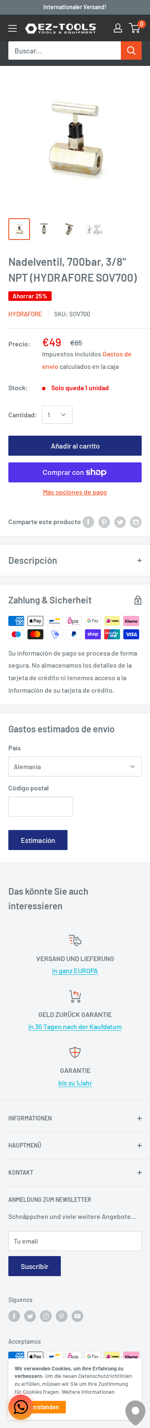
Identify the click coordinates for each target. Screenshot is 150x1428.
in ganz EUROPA (75, 970)
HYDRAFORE (25, 314)
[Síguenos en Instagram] (46, 1316)
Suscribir (34, 1266)
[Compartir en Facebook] (88, 521)
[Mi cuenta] (118, 28)
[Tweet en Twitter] (120, 521)
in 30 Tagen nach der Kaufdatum (75, 1026)
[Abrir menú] (12, 28)
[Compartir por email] (136, 521)
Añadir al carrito (75, 446)
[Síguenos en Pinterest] (62, 1316)
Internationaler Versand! (75, 6)
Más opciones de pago (75, 492)
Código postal (28, 788)
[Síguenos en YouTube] (77, 1316)
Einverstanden (40, 1406)
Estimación (38, 840)
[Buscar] (131, 50)
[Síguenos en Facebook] (14, 1316)
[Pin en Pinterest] (104, 521)
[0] (135, 28)
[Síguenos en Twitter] (30, 1316)
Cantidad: (22, 415)
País (14, 748)
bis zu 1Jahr (75, 1083)
